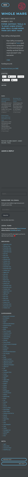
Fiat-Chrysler (6, 353)
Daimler (5, 340)
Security (5, 402)
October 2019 (6, 307)
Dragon (5, 346)
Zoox (4, 435)
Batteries (5, 327)
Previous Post (15, 459)
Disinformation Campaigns (10, 344)
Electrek (5, 349)
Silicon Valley (6, 411)
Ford (4, 355)
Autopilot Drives (7, 325)
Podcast (5, 394)
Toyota (5, 428)
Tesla (9, 143)
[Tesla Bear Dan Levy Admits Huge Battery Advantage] (7, 105)
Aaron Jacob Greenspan (9, 316)
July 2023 (5, 253)
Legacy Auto (6, 379)
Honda (5, 374)
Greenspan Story (7, 372)
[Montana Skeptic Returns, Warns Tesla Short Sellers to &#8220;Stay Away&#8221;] (7, 123)
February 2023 (6, 259)
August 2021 (6, 272)
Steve (11, 19)
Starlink (5, 417)
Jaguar (4, 377)
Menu (5, 5)
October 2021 (6, 270)
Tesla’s (18, 43)
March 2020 (6, 300)
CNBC (8, 60)
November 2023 (7, 250)
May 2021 (5, 276)
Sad (4, 400)
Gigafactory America (8, 361)
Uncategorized (6, 430)
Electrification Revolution (9, 351)
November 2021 (7, 268)
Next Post (23, 463)
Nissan (5, 389)
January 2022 (6, 264)
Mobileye (5, 381)
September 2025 (7, 244)
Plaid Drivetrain (7, 392)
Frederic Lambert (7, 359)
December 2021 (7, 266)
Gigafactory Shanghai (8, 364)
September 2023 (7, 251)
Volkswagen (6, 432)
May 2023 (5, 255)
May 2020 (5, 298)
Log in (4, 444)
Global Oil (5, 366)
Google (5, 370)
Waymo (5, 433)
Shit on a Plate (6, 407)
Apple (4, 321)
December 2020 (7, 285)
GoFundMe (12, 230)
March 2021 (6, 279)
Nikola (5, 385)
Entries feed (6, 446)
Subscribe (5, 215)
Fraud (4, 357)
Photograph (6, 391)
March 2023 (6, 257)
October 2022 (6, 261)
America (5, 320)
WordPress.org (6, 449)
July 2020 (5, 294)
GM (4, 368)
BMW (4, 329)
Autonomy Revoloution (8, 323)
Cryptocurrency (6, 335)
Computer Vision (7, 333)
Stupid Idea (6, 419)
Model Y (5, 383)
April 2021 (5, 278)
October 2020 (6, 289)
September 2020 (7, 291)
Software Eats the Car (8, 413)
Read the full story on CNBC (10, 68)
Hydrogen (5, 376)
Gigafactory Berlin (7, 363)
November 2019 (7, 306)
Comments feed (7, 447)
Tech (4, 420)
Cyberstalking (6, 336)
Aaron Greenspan (21, 228)
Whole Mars (14, 14)
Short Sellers (6, 409)
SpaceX (5, 415)
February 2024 (6, 246)
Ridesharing (6, 396)
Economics (5, 348)
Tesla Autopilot (7, 424)
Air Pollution (6, 318)
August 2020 (6, 292)
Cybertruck (6, 338)
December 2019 (7, 304)
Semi (4, 404)
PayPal (18, 230)
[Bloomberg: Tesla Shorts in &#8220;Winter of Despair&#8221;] (19, 105)
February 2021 (6, 281)
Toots (4, 426)
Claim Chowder (7, 331)
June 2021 (5, 274)
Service (5, 405)
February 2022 (6, 263)
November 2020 (7, 287)
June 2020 (5, 296)
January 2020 (6, 302)
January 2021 (6, 283)
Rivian (4, 398)
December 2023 (7, 248)
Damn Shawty (12, 141)
